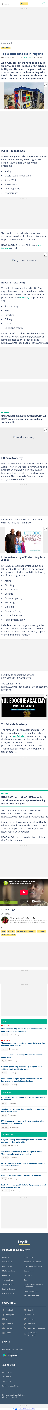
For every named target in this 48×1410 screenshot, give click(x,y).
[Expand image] (46, 85)
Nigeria (4, 1061)
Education (5, 1127)
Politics (4, 1035)
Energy (4, 1145)
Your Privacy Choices (27, 1409)
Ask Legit (13, 43)
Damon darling (8, 935)
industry (24, 297)
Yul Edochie (19, 736)
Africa (4, 1073)
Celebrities (5, 1191)
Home (3, 43)
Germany (41, 931)
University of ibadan (26, 931)
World (4, 1103)
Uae (3, 931)
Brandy (11, 931)
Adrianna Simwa (28, 57)
